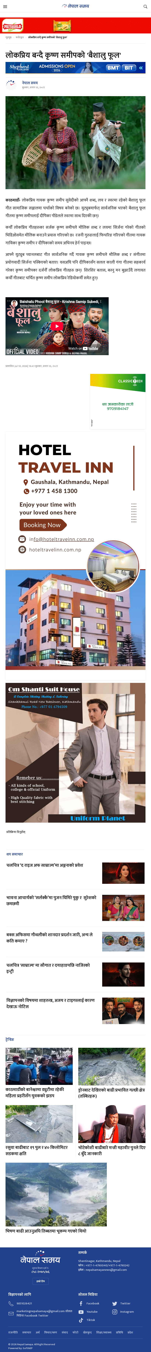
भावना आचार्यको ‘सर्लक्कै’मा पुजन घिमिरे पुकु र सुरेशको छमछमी (51, 901)
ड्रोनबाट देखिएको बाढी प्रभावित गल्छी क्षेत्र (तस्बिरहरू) (111, 1093)
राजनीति (13, 1332)
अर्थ (38, 1332)
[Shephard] (75, 67)
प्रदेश (130, 1332)
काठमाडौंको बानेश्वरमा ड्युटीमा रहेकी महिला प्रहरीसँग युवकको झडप (35, 1093)
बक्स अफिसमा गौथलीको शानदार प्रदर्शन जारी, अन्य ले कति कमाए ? (49, 938)
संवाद (65, 1332)
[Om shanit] (75, 752)
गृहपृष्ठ (8, 37)
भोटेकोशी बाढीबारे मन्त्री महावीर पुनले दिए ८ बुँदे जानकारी (111, 1151)
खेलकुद (87, 1332)
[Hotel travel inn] (75, 555)
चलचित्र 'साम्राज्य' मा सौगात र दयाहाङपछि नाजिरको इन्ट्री (48, 968)
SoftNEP (28, 1348)
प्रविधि (119, 1332)
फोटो (75, 1332)
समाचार (26, 1332)
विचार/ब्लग (50, 1332)
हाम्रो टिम (40, 1281)
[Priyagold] (75, 25)
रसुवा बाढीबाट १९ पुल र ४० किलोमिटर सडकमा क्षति (37, 1151)
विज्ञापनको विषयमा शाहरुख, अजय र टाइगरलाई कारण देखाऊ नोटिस (50, 1003)
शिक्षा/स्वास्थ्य (103, 1332)
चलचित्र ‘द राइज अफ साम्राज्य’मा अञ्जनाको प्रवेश (44, 865)
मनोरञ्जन (20, 37)
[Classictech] (117, 401)
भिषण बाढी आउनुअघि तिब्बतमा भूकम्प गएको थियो (46, 1231)
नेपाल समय (30, 83)
